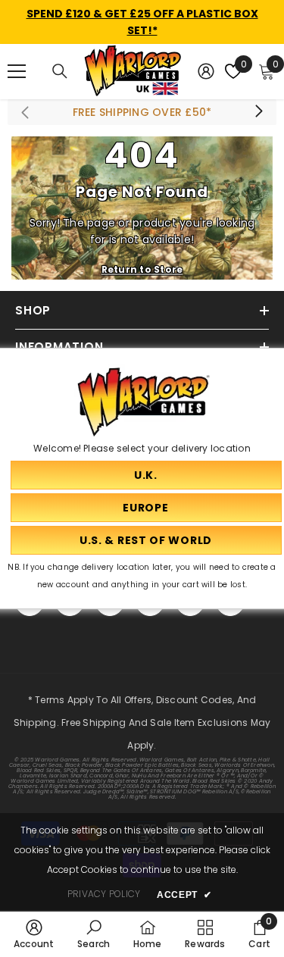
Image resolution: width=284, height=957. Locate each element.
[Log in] (206, 71)
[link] (34, 933)
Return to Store (142, 269)
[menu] (17, 71)
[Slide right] (258, 112)
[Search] (60, 71)
